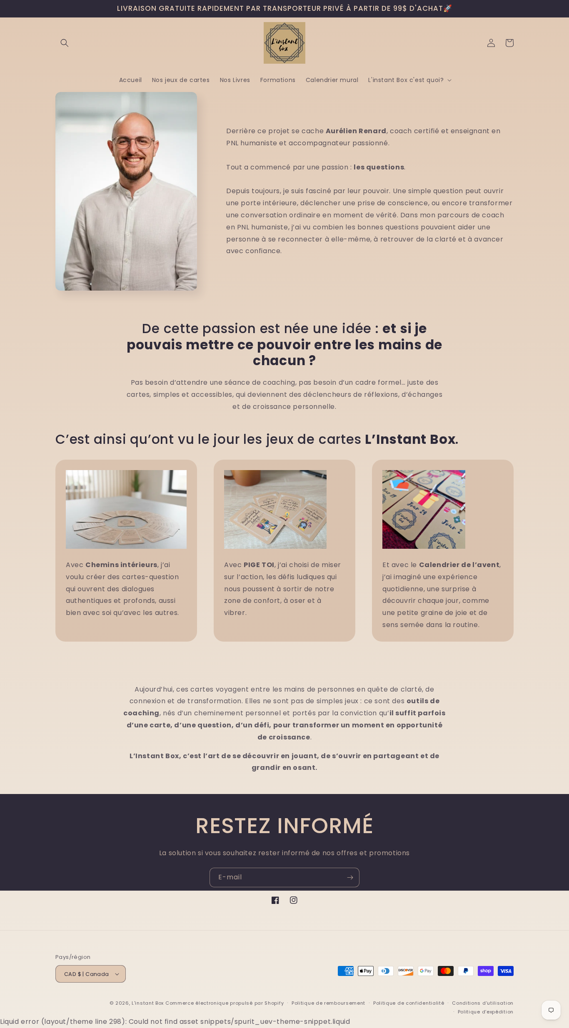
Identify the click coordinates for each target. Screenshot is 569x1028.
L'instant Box (148, 1003)
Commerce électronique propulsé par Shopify (224, 1003)
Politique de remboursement (328, 1003)
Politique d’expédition (486, 1011)
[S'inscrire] (350, 877)
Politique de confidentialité (408, 1003)
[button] (64, 43)
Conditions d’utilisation (483, 1003)
